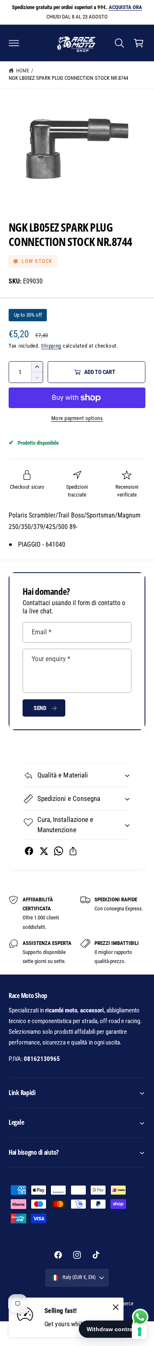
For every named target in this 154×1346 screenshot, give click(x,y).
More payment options (77, 418)
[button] (14, 42)
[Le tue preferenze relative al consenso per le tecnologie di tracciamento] (139, 1331)
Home (22, 70)
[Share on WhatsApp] (58, 851)
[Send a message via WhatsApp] (140, 1317)
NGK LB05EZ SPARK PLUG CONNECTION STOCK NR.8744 (68, 78)
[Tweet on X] (44, 851)
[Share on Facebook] (29, 851)
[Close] (115, 1307)
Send (40, 708)
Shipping (51, 346)
